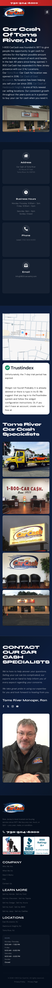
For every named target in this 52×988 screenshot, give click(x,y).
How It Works (8, 875)
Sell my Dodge (9, 903)
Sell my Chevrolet (10, 898)
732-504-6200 (22, 832)
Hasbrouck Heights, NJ (12, 926)
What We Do (8, 871)
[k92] (12, 837)
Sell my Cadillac (21, 911)
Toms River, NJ (9, 930)
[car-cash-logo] (14, 8)
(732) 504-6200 (29, 240)
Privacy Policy (19, 982)
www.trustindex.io (22, 410)
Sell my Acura (22, 903)
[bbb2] (36, 837)
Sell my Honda (8, 894)
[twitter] (8, 706)
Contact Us (7, 883)
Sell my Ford (21, 894)
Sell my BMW (20, 907)
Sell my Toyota (25, 898)
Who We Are (8, 866)
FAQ (4, 879)
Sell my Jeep (8, 911)
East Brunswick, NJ (10, 922)
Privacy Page (33, 982)
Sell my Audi (8, 907)
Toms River (13, 72)
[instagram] (13, 706)
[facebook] (4, 706)
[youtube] (17, 706)
